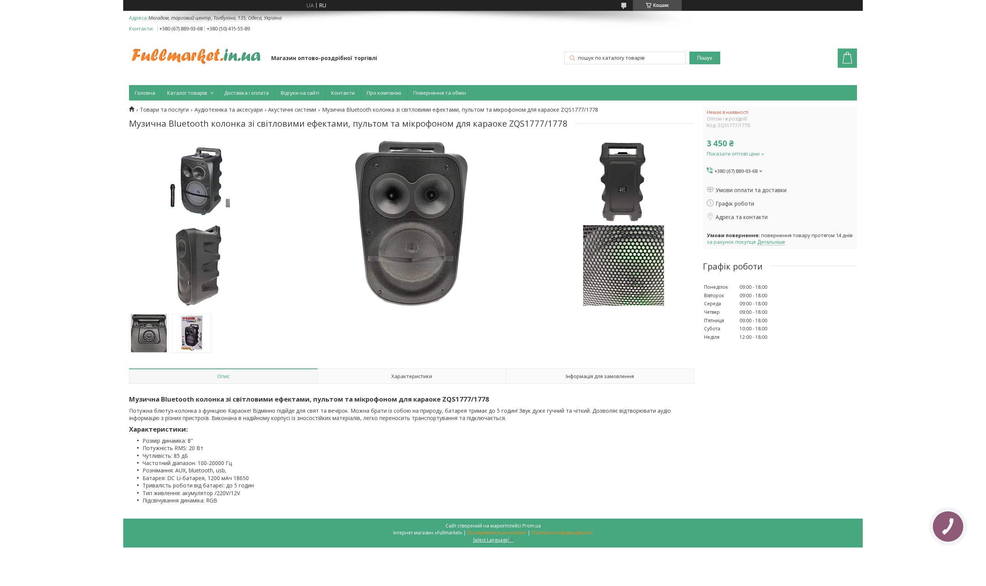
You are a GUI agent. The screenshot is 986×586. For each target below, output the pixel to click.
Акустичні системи (292, 109)
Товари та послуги (164, 109)
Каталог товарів (187, 92)
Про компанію (384, 92)
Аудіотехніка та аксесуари (229, 109)
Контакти (343, 92)
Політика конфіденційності (562, 532)
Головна (145, 92)
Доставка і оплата (246, 92)
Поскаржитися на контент (497, 532)
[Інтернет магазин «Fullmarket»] (196, 52)
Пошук (704, 58)
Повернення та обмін (439, 92)
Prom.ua (531, 525)
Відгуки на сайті (300, 92)
